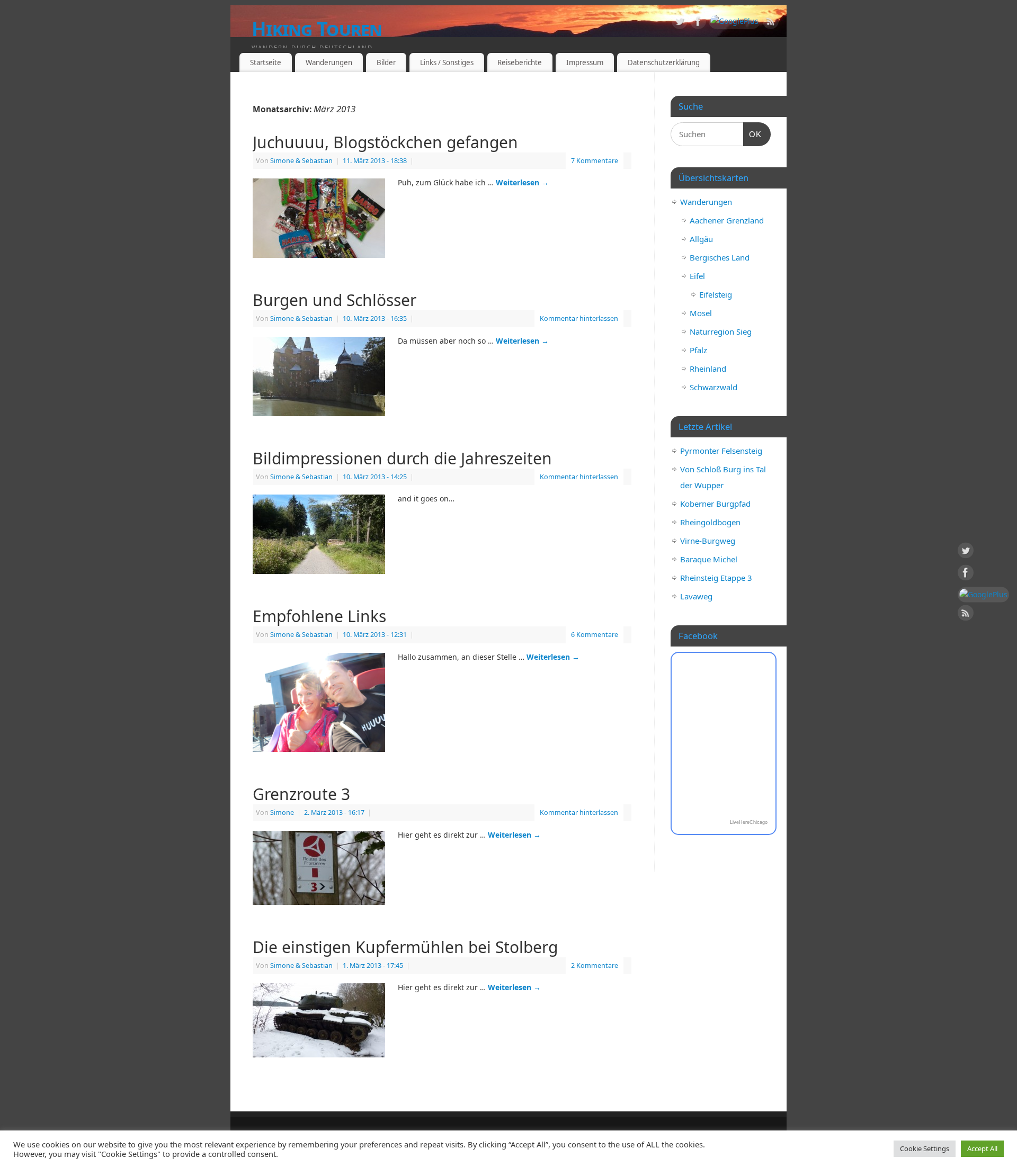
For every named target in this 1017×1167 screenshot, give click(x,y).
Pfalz (698, 350)
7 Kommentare (594, 160)
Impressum (584, 62)
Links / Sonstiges (447, 62)
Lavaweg (696, 596)
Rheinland (708, 368)
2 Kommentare (594, 965)
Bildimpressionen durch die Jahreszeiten (402, 458)
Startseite (265, 62)
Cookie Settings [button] (924, 1148)
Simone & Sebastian (301, 160)
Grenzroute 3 (301, 794)
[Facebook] (698, 23)
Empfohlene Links (319, 616)
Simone (282, 812)
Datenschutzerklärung (664, 62)
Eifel (697, 276)
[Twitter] (680, 23)
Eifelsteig (715, 294)
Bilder (386, 62)
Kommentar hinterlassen (579, 318)
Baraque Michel (708, 559)
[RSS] (771, 23)
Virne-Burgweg (707, 540)
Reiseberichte (519, 62)
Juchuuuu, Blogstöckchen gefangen (385, 142)
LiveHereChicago (749, 822)
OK (752, 134)
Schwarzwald (713, 387)
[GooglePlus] (734, 21)
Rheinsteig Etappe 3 (716, 577)
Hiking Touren (317, 29)
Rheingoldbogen (710, 522)
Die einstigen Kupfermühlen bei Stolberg (405, 947)
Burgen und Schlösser (334, 300)
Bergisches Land (720, 257)
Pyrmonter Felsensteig (721, 450)
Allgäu (701, 239)
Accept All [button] (982, 1148)
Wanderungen (329, 62)
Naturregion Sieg (721, 331)
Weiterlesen (522, 182)
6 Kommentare (594, 634)
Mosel (701, 313)
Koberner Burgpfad (715, 503)
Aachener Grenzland (727, 220)
